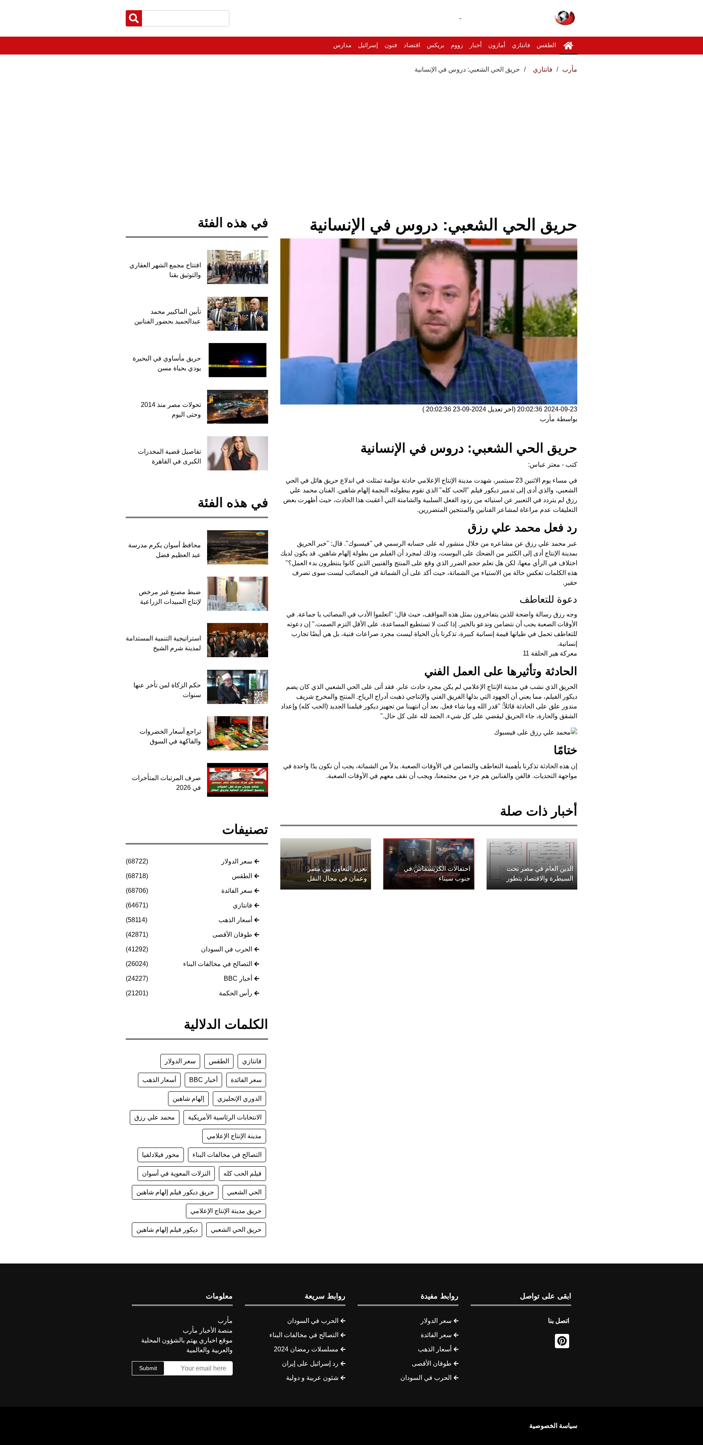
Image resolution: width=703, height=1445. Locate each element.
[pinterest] (562, 1341)
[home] (568, 46)
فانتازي (521, 45)
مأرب (569, 69)
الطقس (546, 45)
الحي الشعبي (244, 1192)
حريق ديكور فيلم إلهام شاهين (175, 1192)
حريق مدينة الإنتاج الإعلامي (226, 1210)
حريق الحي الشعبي (236, 1229)
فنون (390, 45)
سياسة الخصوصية (553, 1425)
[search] (134, 18)
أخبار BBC (238, 978)
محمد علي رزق (154, 1117)
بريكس (435, 45)
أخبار (475, 45)
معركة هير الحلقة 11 (550, 653)
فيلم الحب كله (242, 1173)
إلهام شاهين (188, 1098)
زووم (457, 45)
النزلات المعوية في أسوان (176, 1173)
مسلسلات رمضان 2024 (306, 1349)
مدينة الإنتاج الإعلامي (234, 1135)
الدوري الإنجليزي (239, 1098)
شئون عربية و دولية (312, 1377)
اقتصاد (412, 45)
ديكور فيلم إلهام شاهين (167, 1229)
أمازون (496, 45)
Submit (148, 1368)
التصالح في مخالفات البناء (217, 963)
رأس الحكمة (235, 993)
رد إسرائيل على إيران (310, 1363)
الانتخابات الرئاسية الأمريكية (225, 1117)
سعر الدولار (236, 861)
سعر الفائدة (236, 890)
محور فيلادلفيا (160, 1154)
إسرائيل (368, 45)
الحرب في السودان (226, 949)
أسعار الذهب (235, 919)
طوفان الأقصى (232, 934)
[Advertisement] (351, 135)
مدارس (342, 45)
